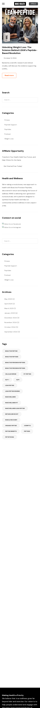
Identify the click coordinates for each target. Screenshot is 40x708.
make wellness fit (11, 403)
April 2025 (8, 304)
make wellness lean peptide (15, 408)
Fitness (7, 120)
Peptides (7, 129)
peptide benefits (11, 431)
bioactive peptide (11, 351)
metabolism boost (11, 414)
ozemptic (27, 425)
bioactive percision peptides (15, 362)
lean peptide (9, 385)
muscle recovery (11, 420)
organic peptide (11, 425)
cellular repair (10, 374)
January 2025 (9, 313)
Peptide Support (10, 125)
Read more (9, 75)
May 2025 (8, 299)
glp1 (17, 380)
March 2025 (9, 308)
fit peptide (27, 374)
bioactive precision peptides (15, 368)
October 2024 (9, 327)
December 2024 (10, 318)
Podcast (7, 134)
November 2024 (10, 322)
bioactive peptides (11, 357)
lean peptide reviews (12, 391)
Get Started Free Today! (12, 166)
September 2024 (10, 332)
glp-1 (7, 380)
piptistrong (9, 437)
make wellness (10, 397)
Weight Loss (9, 139)
